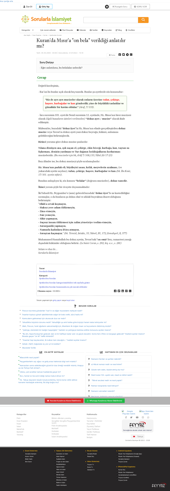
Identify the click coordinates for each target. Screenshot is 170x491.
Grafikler (131, 30)
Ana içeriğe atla (6, 1)
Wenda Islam (60, 474)
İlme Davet (28, 461)
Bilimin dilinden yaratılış (61, 418)
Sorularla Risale (92, 454)
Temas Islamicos (61, 477)
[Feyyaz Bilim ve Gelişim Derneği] (137, 425)
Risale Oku (90, 456)
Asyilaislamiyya (60, 464)
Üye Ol (28, 6)
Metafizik (20, 429)
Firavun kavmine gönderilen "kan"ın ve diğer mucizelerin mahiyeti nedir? (52, 311)
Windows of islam (61, 480)
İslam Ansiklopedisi (59, 437)
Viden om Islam (60, 469)
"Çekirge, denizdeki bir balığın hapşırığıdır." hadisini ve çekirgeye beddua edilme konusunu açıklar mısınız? (66, 330)
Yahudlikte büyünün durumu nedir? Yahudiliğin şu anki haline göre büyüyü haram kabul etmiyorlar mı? (64, 322)
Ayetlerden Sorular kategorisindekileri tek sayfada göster (64, 283)
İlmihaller (55, 434)
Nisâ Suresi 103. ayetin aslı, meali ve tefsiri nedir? (111, 375)
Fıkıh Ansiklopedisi (59, 426)
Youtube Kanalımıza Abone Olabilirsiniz (65, 401)
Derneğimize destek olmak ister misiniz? (137, 430)
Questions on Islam (62, 454)
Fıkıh (19, 418)
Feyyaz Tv (90, 464)
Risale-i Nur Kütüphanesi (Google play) (130, 454)
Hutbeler (55, 431)
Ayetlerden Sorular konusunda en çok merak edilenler (63, 287)
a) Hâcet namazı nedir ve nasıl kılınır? (106, 364)
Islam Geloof (60, 472)
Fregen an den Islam (62, 461)
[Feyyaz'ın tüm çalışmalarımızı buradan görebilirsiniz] (159, 485)
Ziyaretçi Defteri (93, 426)
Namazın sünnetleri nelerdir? (103, 391)
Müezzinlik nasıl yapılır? (29, 357)
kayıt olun (70, 300)
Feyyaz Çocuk (122, 461)
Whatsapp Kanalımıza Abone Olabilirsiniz (105, 401)
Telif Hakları (91, 435)
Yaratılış (20, 435)
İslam (19, 426)
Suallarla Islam (60, 459)
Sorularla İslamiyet (47, 271)
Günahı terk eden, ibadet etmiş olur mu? (107, 370)
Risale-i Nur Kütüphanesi (125, 472)
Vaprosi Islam (60, 467)
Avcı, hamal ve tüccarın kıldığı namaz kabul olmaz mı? (42, 376)
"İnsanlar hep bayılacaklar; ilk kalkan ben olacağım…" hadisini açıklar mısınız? (54, 340)
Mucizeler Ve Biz (29, 348)
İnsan (19, 424)
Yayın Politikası (93, 429)
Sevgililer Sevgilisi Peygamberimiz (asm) (66, 422)
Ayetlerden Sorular (56, 35)
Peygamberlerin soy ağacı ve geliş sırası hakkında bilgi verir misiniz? (48, 361)
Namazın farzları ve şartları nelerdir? (106, 359)
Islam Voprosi (60, 456)
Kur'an (45, 35)
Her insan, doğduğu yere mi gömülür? (106, 396)
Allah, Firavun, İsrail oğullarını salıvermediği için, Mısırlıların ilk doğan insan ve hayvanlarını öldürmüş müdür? (66, 326)
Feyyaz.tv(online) (123, 477)
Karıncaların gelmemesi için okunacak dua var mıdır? (44, 318)
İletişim (89, 437)
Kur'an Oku (121, 469)
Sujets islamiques (61, 485)
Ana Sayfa (27, 35)
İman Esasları (36, 35)
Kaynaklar (91, 424)
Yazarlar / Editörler (94, 421)
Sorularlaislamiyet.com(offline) (127, 475)
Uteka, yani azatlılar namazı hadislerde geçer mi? (40, 372)
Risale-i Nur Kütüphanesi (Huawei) (128, 456)
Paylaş (113, 55)
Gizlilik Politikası (93, 432)
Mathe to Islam (60, 482)
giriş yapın (57, 300)
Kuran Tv (90, 467)
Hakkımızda (92, 418)
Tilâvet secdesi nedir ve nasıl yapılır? (106, 380)
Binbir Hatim (28, 459)
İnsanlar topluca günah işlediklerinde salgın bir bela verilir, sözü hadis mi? (52, 314)
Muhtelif (20, 432)
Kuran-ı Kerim (29, 456)
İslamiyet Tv (91, 469)
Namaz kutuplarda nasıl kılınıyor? (105, 386)
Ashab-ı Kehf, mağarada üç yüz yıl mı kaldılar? (41, 344)
